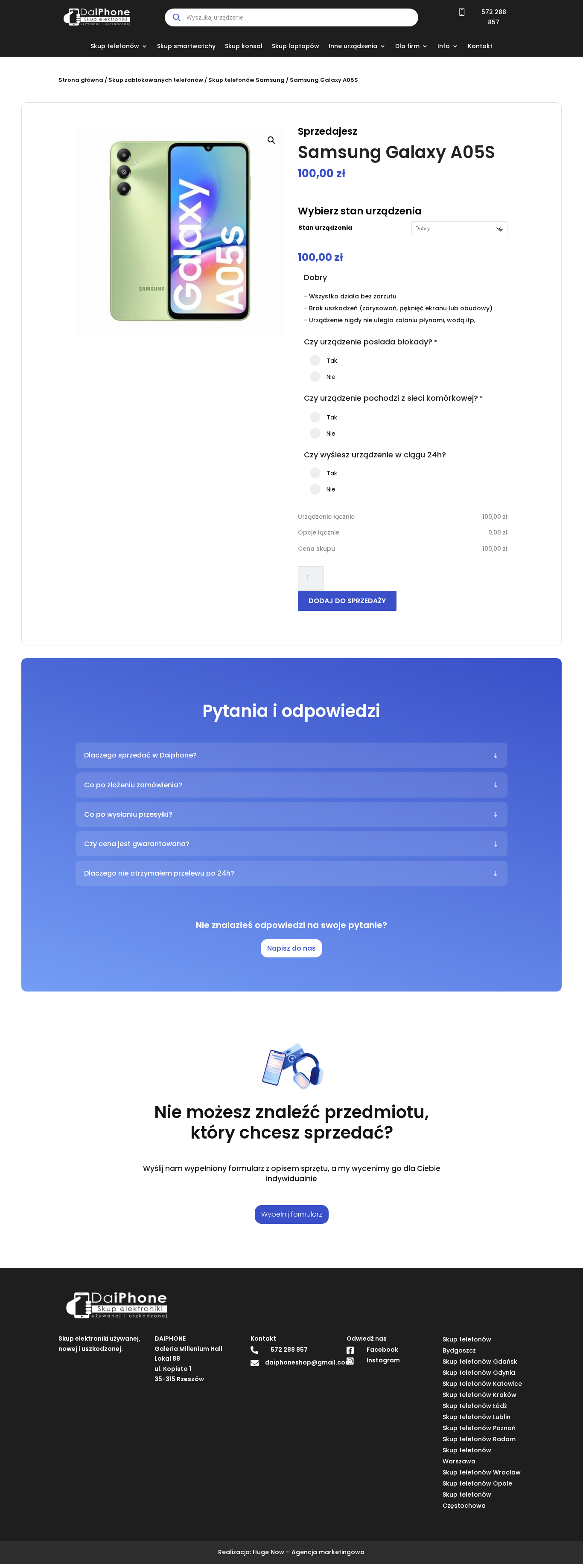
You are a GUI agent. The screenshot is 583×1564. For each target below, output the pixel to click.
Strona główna (80, 80)
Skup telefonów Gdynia (479, 1372)
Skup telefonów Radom (479, 1439)
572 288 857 (289, 1349)
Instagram (383, 1360)
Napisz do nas (291, 948)
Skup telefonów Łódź (475, 1406)
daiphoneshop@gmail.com (308, 1362)
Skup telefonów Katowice (482, 1383)
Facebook (382, 1349)
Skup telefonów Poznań (479, 1428)
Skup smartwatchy (186, 46)
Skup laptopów (295, 46)
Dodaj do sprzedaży (347, 601)
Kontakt (480, 46)
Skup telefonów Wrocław (482, 1472)
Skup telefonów (114, 46)
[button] (271, 140)
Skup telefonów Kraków (479, 1395)
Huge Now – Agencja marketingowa (308, 1552)
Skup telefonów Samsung (246, 80)
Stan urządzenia (325, 227)
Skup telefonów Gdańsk (480, 1361)
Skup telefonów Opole (477, 1483)
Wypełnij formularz (291, 1214)
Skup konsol (243, 46)
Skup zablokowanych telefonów (155, 80)
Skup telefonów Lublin (476, 1417)
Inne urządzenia (353, 46)
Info (443, 46)
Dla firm (407, 46)
